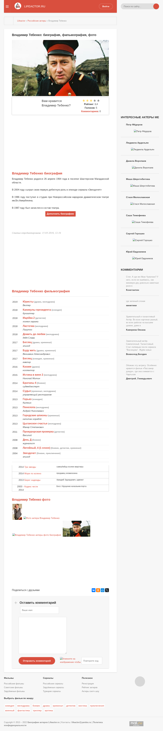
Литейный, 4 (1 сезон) (36, 448)
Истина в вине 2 (33, 374)
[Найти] (156, 6)
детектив (70, 705)
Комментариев (89, 111)
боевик (36, 705)
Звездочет (29, 453)
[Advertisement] (60, 138)
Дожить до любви (34, 334)
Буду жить (29, 350)
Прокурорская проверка (38, 431)
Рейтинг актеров (89, 687)
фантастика (24, 710)
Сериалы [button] (48, 678)
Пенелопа (29, 407)
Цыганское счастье (35, 423)
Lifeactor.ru (54, 722)
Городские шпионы (35, 415)
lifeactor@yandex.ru (81, 722)
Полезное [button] (87, 678)
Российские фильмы (14, 684)
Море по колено (32, 473)
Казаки (27, 366)
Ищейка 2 (29, 318)
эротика (49, 710)
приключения (97, 705)
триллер (37, 710)
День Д (27, 439)
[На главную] (8, 21)
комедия (9, 705)
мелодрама (23, 705)
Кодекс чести (31, 486)
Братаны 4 (29, 383)
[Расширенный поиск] (150, 6)
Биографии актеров (38, 722)
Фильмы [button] (9, 678)
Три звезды (30, 467)
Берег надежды (32, 480)
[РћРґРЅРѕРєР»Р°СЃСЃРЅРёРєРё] (98, 590)
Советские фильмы (13, 687)
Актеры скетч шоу (90, 691)
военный (9, 710)
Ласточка (28, 326)
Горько (27, 399)
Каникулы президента (37, 309)
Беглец (27, 342)
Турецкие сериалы (52, 691)
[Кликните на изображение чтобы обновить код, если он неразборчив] (70, 660)
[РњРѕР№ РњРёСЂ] (102, 590)
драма (46, 705)
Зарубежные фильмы (14, 691)
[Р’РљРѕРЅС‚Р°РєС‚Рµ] (94, 590)
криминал (58, 705)
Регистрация (88, 684)
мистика (82, 705)
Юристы (28, 301)
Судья (27, 391)
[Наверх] (140, 681)
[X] (107, 590)
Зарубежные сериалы (53, 687)
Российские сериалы (53, 684)
